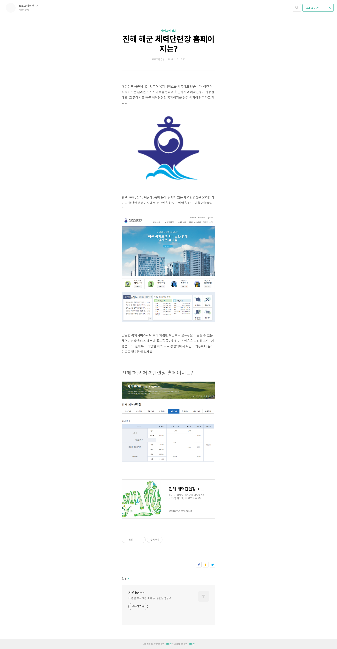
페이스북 (199, 564)
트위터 (212, 564)
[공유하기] (136, 540)
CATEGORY (312, 8)
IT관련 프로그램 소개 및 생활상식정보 (149, 598)
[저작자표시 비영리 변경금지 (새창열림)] (167, 539)
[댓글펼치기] (128, 578)
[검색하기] (297, 7)
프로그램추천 (27, 6)
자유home (136, 593)
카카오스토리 (205, 564)
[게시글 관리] (141, 540)
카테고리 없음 (168, 31)
